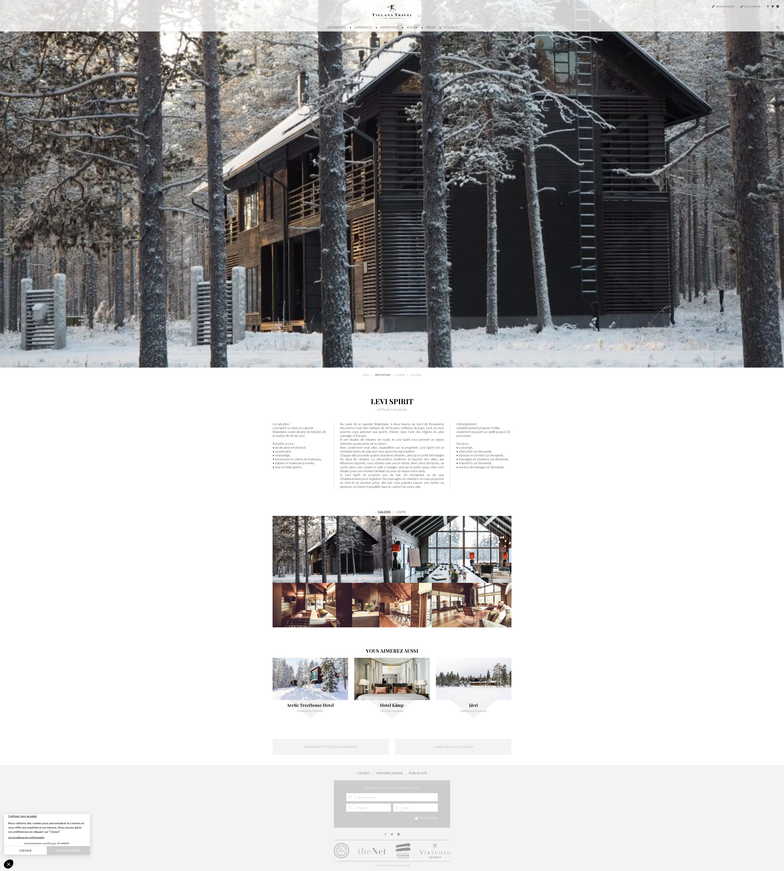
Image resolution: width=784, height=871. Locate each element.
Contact (450, 27)
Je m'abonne (428, 818)
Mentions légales (389, 773)
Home (366, 375)
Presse (431, 27)
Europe (400, 375)
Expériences (363, 27)
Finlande (416, 375)
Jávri (473, 705)
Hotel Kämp (392, 705)
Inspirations (389, 27)
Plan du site (418, 773)
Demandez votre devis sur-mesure (330, 746)
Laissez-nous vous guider (453, 746)
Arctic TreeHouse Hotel (310, 705)
